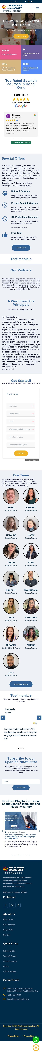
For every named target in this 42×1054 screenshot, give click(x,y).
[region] (21, 29)
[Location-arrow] (32, 1)
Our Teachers (9, 925)
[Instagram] (28, 1)
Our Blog (6, 935)
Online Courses (9, 971)
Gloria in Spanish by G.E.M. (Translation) (17, 836)
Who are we (8, 920)
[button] (37, 8)
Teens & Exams (9, 956)
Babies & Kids (9, 951)
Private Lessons (10, 961)
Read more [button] (10, 133)
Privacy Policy (13, 1036)
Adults (6, 966)
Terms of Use (29, 1036)
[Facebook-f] (25, 1)
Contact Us (8, 930)
